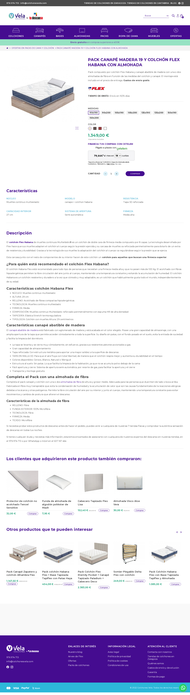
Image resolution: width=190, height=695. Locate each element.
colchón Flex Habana (21, 242)
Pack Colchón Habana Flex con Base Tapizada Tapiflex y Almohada (164, 575)
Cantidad (94, 173)
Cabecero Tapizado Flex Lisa (93, 503)
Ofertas (72, 661)
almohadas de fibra (71, 382)
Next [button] (181, 532)
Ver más (118, 164)
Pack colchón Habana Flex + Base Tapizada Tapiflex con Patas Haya (57, 575)
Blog (174, 3)
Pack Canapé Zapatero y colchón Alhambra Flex (21, 573)
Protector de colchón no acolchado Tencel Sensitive (21, 504)
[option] (23, 494)
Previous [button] (177, 532)
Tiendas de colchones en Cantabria (148, 3)
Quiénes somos (156, 663)
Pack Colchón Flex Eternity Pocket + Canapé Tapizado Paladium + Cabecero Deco (93, 576)
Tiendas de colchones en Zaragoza (105, 3)
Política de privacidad (119, 656)
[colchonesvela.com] (25, 15)
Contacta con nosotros (160, 652)
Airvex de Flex (75, 656)
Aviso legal (113, 652)
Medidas (93, 108)
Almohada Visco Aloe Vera (126, 503)
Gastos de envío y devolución (163, 668)
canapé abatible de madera (23, 330)
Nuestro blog (75, 652)
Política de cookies (118, 661)
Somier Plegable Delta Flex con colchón (127, 573)
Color (92, 124)
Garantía (152, 672)
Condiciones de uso (118, 665)
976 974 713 (12, 657)
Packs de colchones (78, 665)
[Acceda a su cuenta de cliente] (177, 15)
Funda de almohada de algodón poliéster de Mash (56, 504)
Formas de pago (156, 676)
